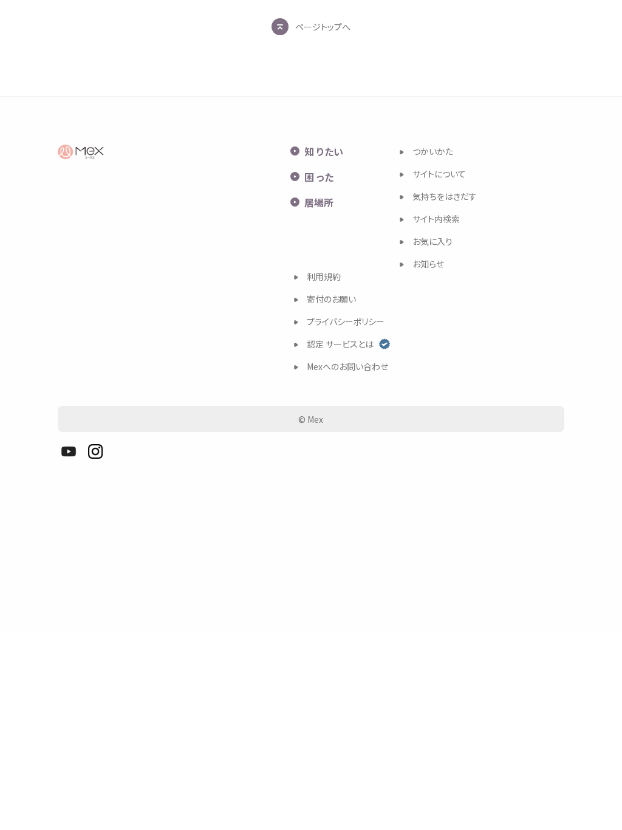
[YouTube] (69, 451)
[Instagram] (95, 451)
